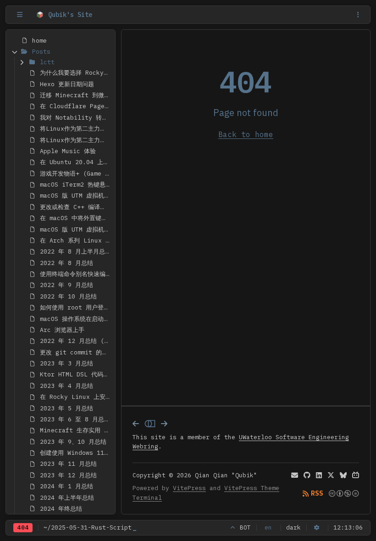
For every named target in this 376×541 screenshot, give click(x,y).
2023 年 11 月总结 (68, 464)
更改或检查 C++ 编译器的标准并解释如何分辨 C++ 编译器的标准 (75, 207)
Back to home (245, 134)
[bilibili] (355, 475)
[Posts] (14, 51)
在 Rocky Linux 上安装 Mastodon (75, 397)
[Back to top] (233, 528)
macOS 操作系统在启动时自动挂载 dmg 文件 (75, 319)
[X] (330, 475)
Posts (41, 51)
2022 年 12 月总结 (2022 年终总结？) (75, 341)
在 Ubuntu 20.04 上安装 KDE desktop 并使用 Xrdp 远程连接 (75, 162)
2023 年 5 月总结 (66, 408)
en (268, 527)
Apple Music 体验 (68, 151)
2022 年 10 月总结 (68, 296)
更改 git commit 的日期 (75, 352)
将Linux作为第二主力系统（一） (75, 128)
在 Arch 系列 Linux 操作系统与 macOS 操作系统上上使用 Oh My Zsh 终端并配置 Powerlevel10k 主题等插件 (75, 240)
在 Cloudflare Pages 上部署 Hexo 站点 (75, 106)
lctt (47, 62)
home (39, 40)
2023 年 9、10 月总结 (73, 442)
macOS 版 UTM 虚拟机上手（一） (75, 195)
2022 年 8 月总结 (66, 263)
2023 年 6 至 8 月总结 (75, 419)
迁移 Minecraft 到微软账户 (75, 95)
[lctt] (22, 62)
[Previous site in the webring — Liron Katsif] (136, 423)
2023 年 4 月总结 (66, 386)
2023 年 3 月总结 (66, 363)
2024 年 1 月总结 (66, 486)
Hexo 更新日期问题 (67, 84)
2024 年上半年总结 (67, 498)
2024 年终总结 (61, 509)
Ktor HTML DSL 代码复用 (75, 374)
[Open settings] (317, 528)
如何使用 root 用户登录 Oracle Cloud (75, 307)
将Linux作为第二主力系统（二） (75, 140)
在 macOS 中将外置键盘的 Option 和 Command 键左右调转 (75, 218)
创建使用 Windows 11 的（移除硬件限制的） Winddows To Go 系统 (75, 453)
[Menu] (358, 15)
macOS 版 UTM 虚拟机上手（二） (75, 229)
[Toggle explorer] (19, 15)
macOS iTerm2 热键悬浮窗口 (75, 184)
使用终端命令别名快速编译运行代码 (75, 274)
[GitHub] (307, 475)
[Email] (294, 475)
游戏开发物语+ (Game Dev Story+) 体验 (75, 173)
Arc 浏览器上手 (62, 330)
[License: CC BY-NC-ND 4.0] (344, 493)
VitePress (189, 488)
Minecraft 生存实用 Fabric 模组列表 (75, 430)
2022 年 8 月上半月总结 (75, 251)
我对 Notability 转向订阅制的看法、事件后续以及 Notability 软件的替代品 (75, 117)
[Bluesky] (343, 475)
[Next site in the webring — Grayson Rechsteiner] (164, 423)
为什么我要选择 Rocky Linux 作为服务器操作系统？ (75, 73)
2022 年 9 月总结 (66, 285)
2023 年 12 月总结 (68, 475)
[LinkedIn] (319, 475)
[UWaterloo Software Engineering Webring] (150, 423)
